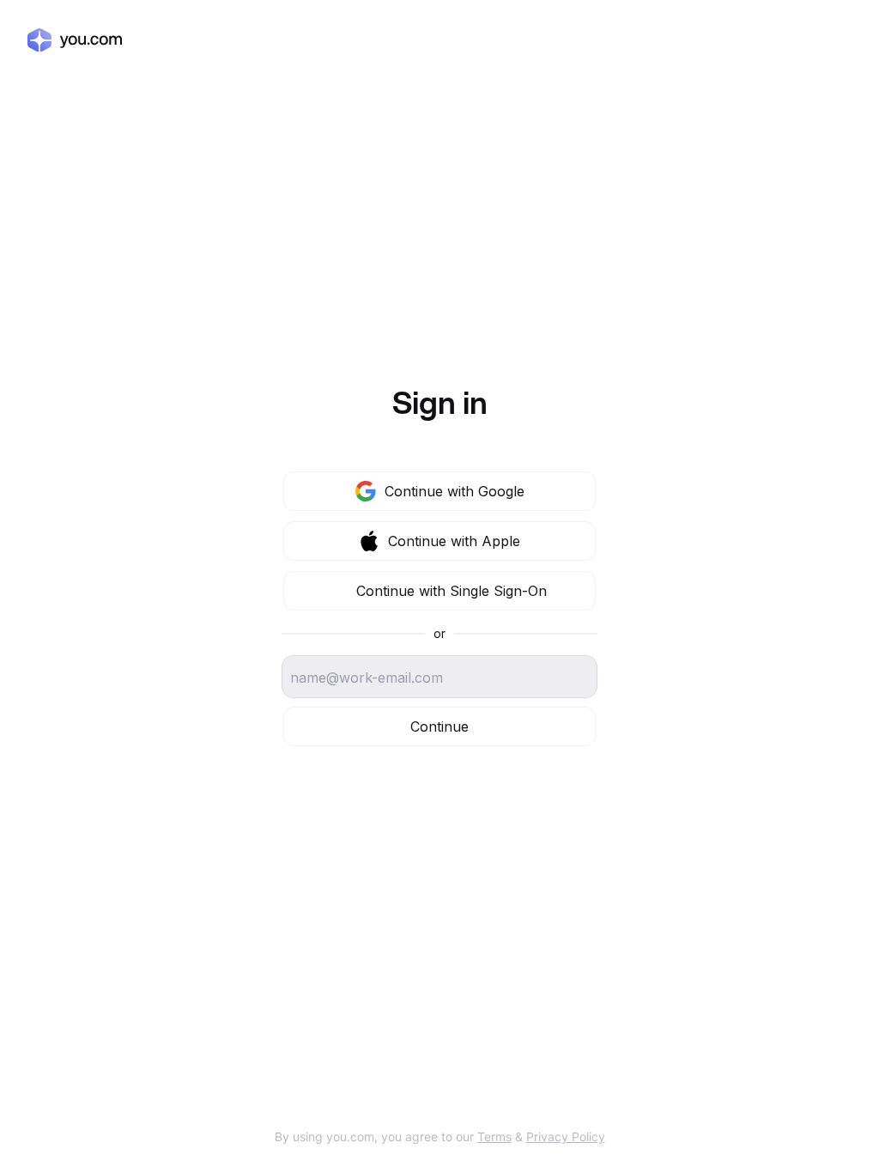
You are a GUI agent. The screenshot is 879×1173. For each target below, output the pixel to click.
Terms (494, 1136)
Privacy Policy (565, 1136)
